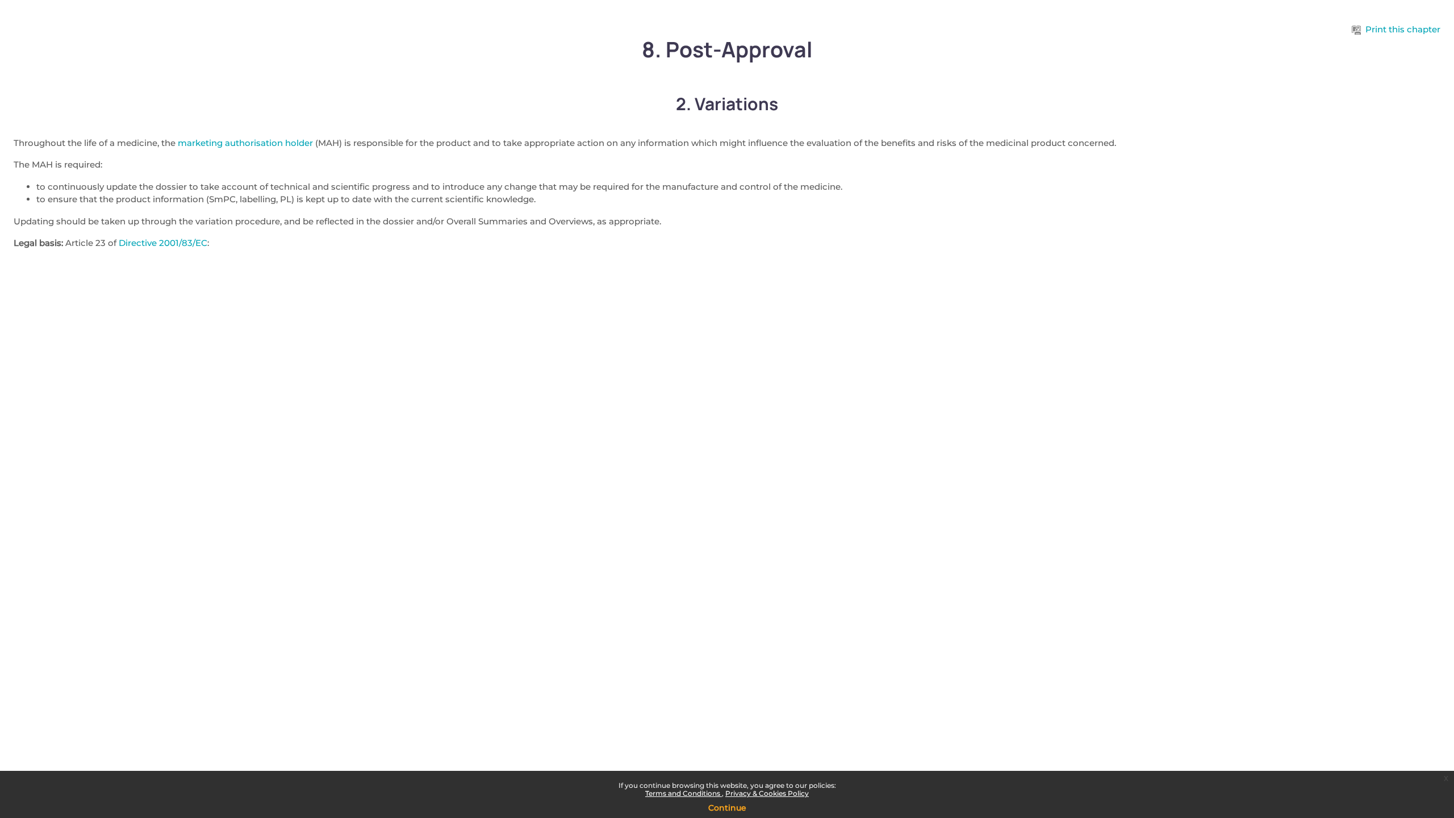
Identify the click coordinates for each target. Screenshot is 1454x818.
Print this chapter (1402, 29)
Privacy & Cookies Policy (767, 793)
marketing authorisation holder (245, 142)
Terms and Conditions (683, 793)
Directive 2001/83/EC (163, 242)
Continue (727, 808)
